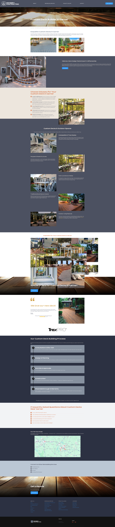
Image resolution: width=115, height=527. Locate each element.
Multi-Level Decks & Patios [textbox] (66, 175)
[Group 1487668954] (36, 520)
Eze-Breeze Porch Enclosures (37, 472)
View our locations (81, 433)
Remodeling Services (35, 466)
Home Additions (35, 468)
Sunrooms (34, 470)
